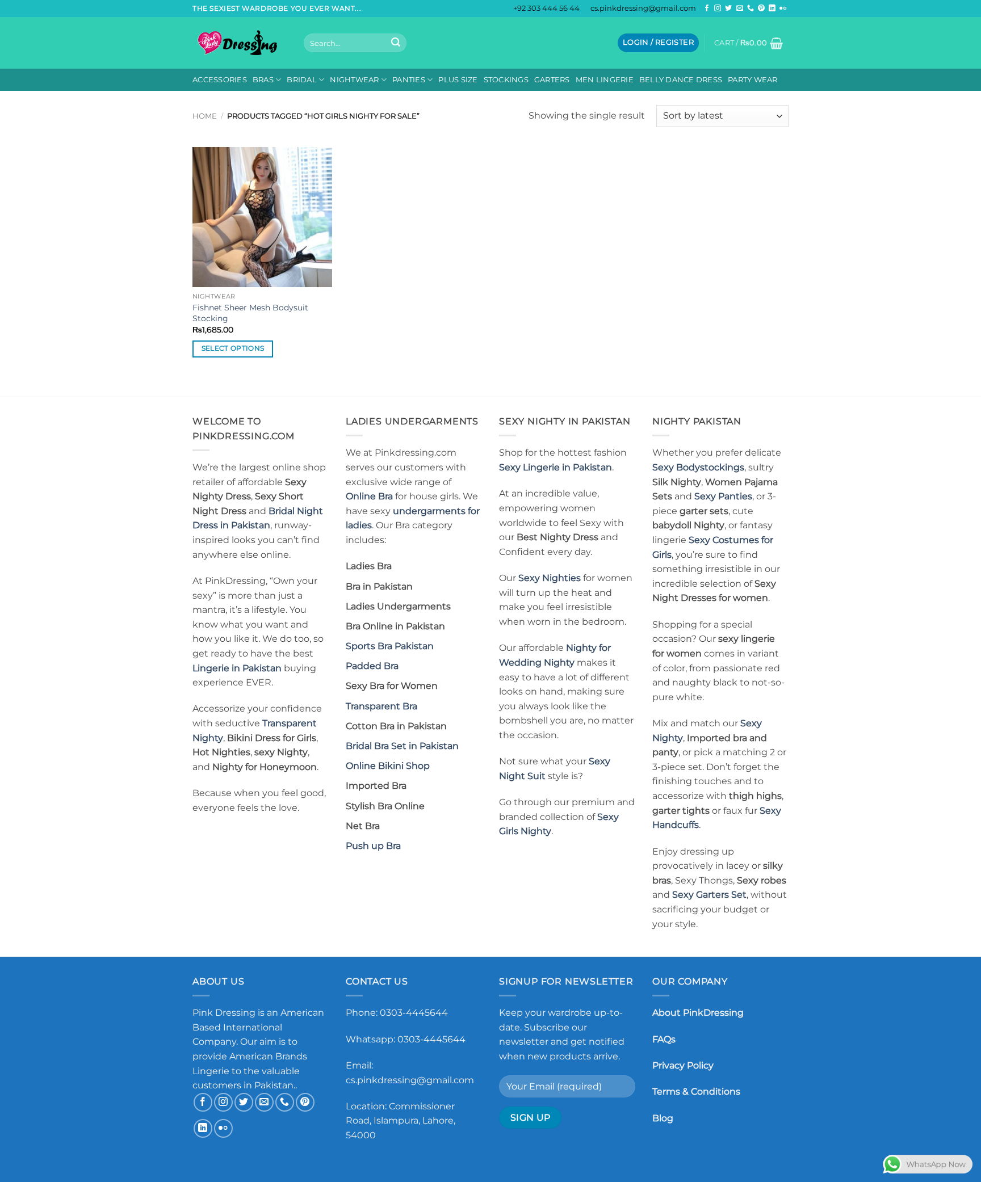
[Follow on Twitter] (728, 8)
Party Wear (753, 79)
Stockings (506, 79)
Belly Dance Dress (680, 79)
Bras (263, 79)
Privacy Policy (683, 1065)
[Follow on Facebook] (706, 8)
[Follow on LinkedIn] (772, 8)
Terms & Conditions (696, 1091)
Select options (233, 348)
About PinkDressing (698, 1012)
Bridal (302, 79)
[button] (658, 42)
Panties (408, 79)
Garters (552, 79)
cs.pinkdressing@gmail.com (643, 8)
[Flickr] (782, 8)
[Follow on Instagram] (717, 8)
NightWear (354, 79)
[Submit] (395, 43)
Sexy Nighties (549, 578)
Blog (662, 1118)
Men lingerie (605, 79)
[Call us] (750, 8)
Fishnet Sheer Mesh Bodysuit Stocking (250, 312)
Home (204, 116)
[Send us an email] (739, 8)
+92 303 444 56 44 (546, 8)
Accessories (219, 79)
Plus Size (457, 79)
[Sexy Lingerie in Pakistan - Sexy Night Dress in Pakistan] (239, 43)
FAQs (664, 1039)
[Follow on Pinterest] (761, 8)
